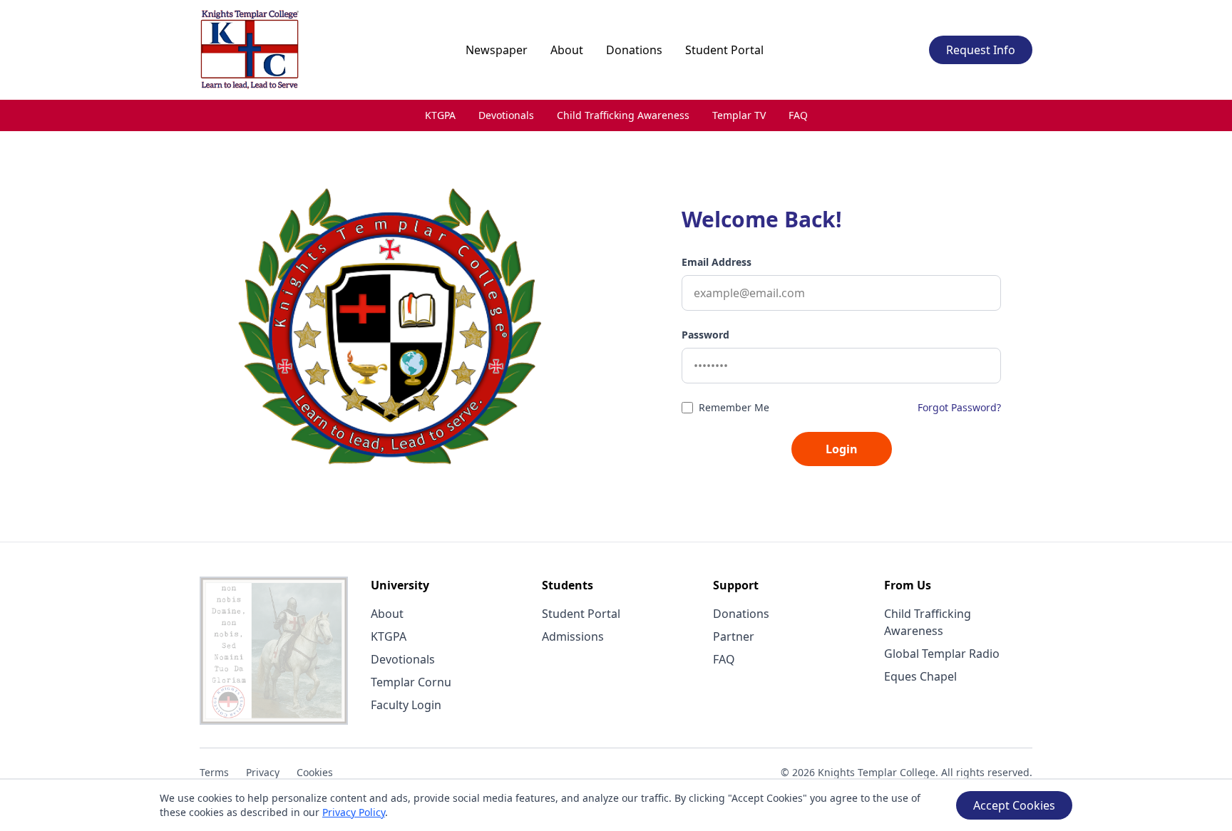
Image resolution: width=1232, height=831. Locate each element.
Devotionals (506, 115)
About (566, 50)
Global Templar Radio (942, 653)
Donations (634, 50)
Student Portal (724, 50)
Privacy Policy (353, 812)
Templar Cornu (411, 682)
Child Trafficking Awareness (623, 115)
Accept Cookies (1014, 805)
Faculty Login (406, 705)
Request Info (980, 50)
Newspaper (497, 50)
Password (705, 334)
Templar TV (739, 115)
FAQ (798, 115)
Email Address (716, 262)
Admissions (573, 636)
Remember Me (734, 407)
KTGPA (440, 115)
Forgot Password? (959, 407)
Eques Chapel (920, 676)
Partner (733, 636)
